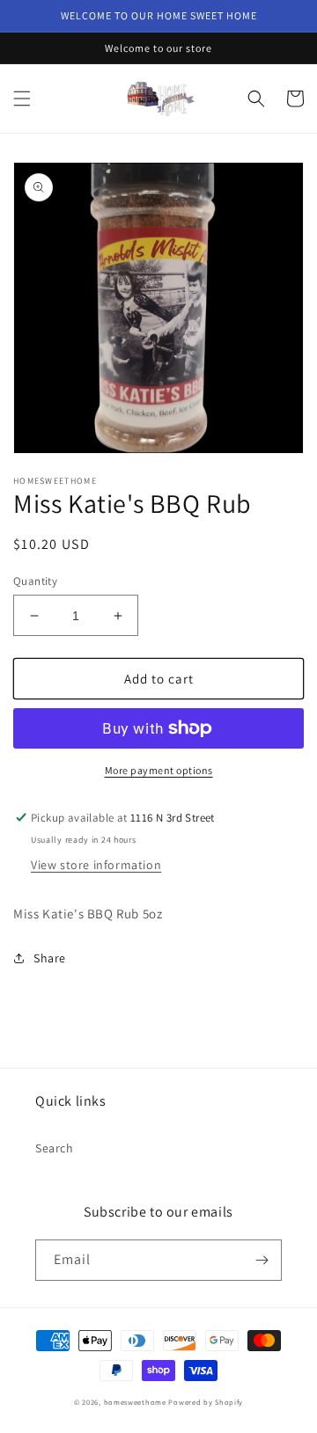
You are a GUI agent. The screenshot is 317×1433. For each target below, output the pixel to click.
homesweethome (135, 1402)
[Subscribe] (261, 1260)
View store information (96, 865)
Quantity (35, 581)
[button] (22, 98)
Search (54, 1148)
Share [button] (49, 958)
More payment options (159, 770)
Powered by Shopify (205, 1402)
